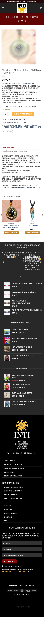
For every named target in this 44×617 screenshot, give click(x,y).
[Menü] (3, 8)
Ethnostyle (23, 127)
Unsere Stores (10, 513)
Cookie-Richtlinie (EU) (22, 607)
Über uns (8, 509)
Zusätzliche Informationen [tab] (15, 151)
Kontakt (8, 517)
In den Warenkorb (23, 114)
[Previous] (1, 219)
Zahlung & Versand (13, 491)
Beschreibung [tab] (9, 147)
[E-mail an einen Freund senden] (11, 131)
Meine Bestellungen (13, 465)
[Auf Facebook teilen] (7, 131)
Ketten (35, 17)
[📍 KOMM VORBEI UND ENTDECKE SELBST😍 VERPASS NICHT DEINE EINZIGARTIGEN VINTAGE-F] (22, 262)
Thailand (13, 127)
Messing (32, 127)
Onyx (39, 127)
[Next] (42, 219)
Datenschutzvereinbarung (14, 571)
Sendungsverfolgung (14, 468)
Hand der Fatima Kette (28, 187)
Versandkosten (27, 83)
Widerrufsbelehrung (13, 498)
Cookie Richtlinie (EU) (13, 487)
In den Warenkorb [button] (11, 233)
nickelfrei (33, 125)
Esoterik (5, 127)
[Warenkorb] (41, 8)
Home (8, 17)
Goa (27, 125)
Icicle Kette (33, 225)
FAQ (5, 521)
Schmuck (25, 17)
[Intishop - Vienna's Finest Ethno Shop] (22, 8)
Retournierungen (12, 494)
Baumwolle (19, 125)
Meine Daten (9, 472)
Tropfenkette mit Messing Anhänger (11, 226)
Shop (16, 17)
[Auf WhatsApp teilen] (3, 131)
